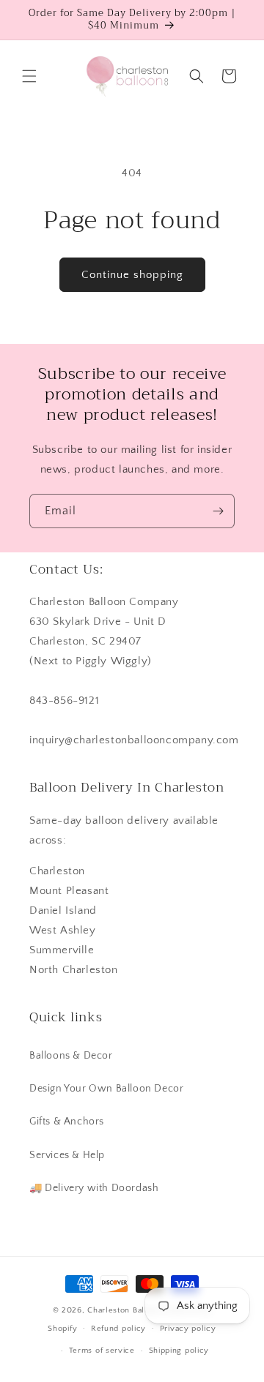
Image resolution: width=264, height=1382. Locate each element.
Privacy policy (188, 1328)
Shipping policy (179, 1350)
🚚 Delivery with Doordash (93, 1188)
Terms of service (102, 1350)
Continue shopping (132, 274)
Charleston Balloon (124, 1310)
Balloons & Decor (71, 1056)
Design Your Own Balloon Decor (106, 1088)
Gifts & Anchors (66, 1121)
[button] (29, 76)
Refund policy (118, 1328)
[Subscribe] (218, 511)
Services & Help (67, 1155)
